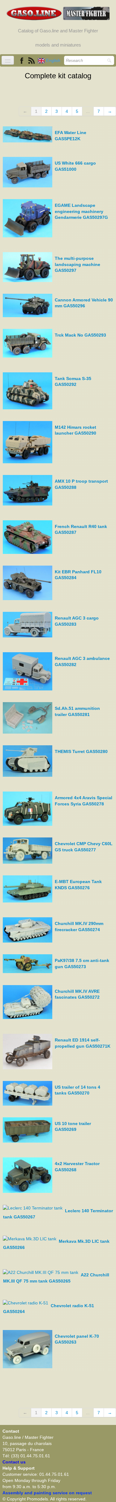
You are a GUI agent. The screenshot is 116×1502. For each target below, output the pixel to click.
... (88, 111)
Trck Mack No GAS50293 (80, 335)
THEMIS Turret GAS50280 (81, 751)
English (54, 60)
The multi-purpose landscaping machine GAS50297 (77, 264)
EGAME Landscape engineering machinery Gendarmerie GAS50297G (81, 211)
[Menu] (8, 60)
